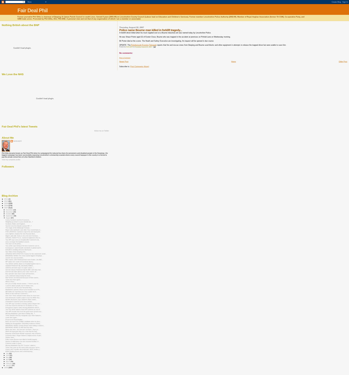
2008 (6, 205)
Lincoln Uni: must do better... (14, 258)
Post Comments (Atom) (139, 66)
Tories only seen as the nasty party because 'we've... (23, 347)
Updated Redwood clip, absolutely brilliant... (19, 265)
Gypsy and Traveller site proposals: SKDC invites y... (23, 349)
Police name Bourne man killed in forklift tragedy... (21, 339)
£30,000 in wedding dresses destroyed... (18, 250)
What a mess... (10, 281)
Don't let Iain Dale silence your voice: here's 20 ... (21, 271)
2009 (6, 203)
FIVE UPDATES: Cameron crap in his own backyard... (23, 232)
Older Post (343, 62)
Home (233, 62)
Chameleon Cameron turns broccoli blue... (19, 301)
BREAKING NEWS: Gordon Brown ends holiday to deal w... (24, 325)
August (8, 218)
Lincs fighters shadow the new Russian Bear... (20, 234)
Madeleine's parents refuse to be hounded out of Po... (23, 289)
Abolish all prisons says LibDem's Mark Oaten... (21, 299)
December (9, 210)
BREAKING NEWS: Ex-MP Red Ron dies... (19, 327)
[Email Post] (154, 47)
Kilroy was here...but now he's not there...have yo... (22, 329)
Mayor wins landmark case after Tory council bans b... (23, 230)
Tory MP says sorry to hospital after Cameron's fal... (22, 240)
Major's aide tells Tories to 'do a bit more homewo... (22, 236)
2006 (6, 367)
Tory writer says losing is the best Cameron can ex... (22, 246)
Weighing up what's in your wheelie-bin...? (19, 222)
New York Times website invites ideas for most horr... (22, 295)
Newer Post (123, 62)
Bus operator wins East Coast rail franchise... (20, 274)
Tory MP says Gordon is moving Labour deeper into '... (23, 303)
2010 (6, 201)
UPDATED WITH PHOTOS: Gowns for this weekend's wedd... (26, 254)
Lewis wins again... (11, 317)
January (9, 365)
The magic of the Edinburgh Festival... (17, 228)
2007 (6, 208)
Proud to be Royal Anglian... (14, 319)
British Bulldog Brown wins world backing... (19, 351)
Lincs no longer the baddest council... (17, 242)
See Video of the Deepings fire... (16, 252)
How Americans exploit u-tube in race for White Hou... (23, 297)
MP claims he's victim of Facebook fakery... (19, 262)
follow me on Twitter (101, 131)
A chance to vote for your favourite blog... (19, 287)
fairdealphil (17, 141)
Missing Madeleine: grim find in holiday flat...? (20, 313)
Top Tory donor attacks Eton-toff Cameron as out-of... (23, 309)
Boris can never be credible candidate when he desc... (23, 321)
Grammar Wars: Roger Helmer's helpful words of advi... (23, 335)
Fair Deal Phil (32, 10)
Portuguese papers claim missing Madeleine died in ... (23, 307)
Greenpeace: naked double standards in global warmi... (23, 248)
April (7, 359)
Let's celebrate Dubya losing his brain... (18, 276)
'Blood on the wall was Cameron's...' (17, 293)
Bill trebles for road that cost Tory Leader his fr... (21, 291)
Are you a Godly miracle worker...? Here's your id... (22, 283)
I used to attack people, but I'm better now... (19, 285)
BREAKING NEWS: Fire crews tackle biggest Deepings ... (24, 256)
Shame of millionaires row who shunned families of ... (22, 341)
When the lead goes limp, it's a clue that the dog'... (21, 331)
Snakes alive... (10, 337)
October (9, 214)
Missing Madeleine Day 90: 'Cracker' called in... (21, 345)
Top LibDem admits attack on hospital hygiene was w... (23, 264)
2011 (6, 199)
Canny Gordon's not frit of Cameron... (17, 220)
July (7, 353)
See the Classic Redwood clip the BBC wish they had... (23, 270)
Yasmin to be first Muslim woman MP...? (18, 226)
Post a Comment (124, 58)
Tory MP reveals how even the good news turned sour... (23, 311)
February (9, 363)
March (8, 361)
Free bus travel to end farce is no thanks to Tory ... (22, 305)
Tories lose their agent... (13, 280)
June (8, 355)
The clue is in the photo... (13, 244)
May (7, 357)
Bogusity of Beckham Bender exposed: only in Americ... (23, 333)
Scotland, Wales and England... (15, 224)
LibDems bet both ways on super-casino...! (19, 268)
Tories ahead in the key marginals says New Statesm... (23, 315)
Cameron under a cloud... (13, 343)
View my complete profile (11, 160)
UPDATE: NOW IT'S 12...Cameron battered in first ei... (23, 238)
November (9, 212)
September (9, 216)
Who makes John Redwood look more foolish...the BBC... (24, 259)
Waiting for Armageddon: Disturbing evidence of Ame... (23, 323)
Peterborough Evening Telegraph (143, 45)
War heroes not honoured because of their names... (22, 277)
